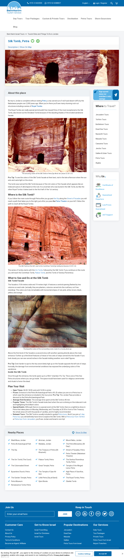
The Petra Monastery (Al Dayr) (75, 445)
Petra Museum (17, 481)
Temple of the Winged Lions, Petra (74, 467)
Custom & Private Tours (53, 18)
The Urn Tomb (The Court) (21, 460)
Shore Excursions (103, 18)
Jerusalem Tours (102, 115)
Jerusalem (68, 530)
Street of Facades (74, 198)
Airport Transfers (99, 543)
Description (13, 47)
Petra (44, 101)
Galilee (66, 540)
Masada (67, 537)
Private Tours (98, 537)
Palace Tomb (40, 273)
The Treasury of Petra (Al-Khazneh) (49, 451)
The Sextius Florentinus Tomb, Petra (75, 461)
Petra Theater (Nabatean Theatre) (75, 455)
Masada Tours (101, 139)
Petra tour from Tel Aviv (75, 417)
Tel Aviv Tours (101, 119)
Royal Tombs (37, 106)
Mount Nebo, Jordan (73, 440)
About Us (8, 533)
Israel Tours (39, 537)
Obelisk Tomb (71, 481)
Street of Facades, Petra (75, 450)
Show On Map (26, 47)
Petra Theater (61, 201)
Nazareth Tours (102, 134)
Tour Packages (32, 18)
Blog (15, 27)
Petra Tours (86, 18)
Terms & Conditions (12, 540)
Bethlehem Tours (102, 124)
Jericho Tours (101, 148)
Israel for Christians (42, 533)
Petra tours (62, 414)
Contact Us (9, 530)
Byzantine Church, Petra (20, 472)
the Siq (56, 198)
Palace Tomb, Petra (46, 460)
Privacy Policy (10, 537)
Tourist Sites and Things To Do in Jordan (43, 34)
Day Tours (18, 18)
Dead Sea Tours (102, 129)
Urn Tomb (39, 270)
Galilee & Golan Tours (104, 153)
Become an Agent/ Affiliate (15, 543)
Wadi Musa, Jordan (18, 440)
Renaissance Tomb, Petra (21, 485)
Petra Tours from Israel (72, 543)
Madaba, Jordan (45, 444)
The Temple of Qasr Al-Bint (47, 473)
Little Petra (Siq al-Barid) (48, 478)
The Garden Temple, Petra (21, 478)
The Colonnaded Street (20, 466)
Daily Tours (97, 530)
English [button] (85, 3)
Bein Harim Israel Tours (15, 34)
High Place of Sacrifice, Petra (74, 473)
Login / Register (101, 3)
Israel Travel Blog (41, 530)
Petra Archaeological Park (21, 444)
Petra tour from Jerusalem (25, 419)
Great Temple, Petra (46, 466)
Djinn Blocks (43, 481)
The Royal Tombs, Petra (75, 478)
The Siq (14, 450)
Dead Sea (67, 533)
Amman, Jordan (45, 440)
